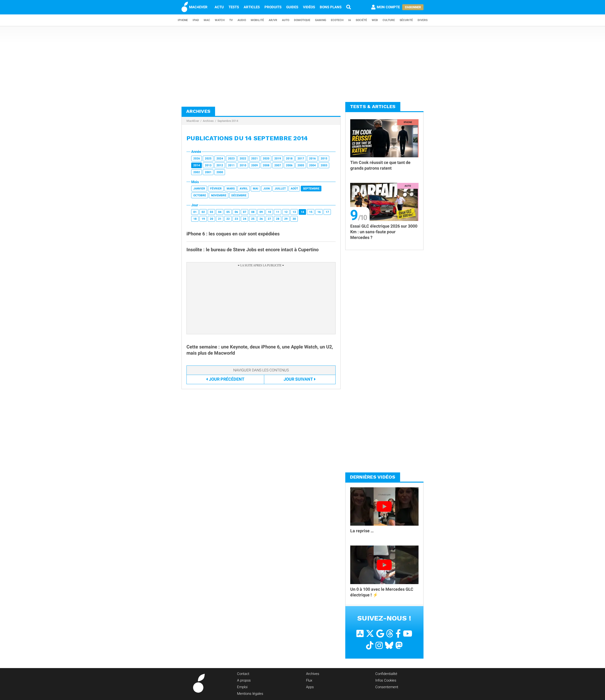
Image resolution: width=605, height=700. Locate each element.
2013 (208, 165)
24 (244, 218)
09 (261, 212)
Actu (219, 7)
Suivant (298, 379)
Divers (423, 20)
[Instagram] (379, 645)
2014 (196, 165)
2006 (289, 165)
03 (211, 212)
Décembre (238, 195)
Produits (272, 7)
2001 (208, 172)
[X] (370, 633)
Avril (244, 188)
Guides (292, 7)
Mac (207, 20)
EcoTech (337, 20)
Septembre (311, 188)
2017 (301, 158)
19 (203, 218)
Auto (285, 20)
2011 (231, 165)
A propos (244, 680)
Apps (310, 687)
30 (294, 218)
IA (349, 20)
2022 (243, 158)
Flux (309, 680)
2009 (254, 165)
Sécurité (406, 20)
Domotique (302, 20)
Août (294, 188)
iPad (196, 20)
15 (310, 212)
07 (244, 212)
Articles (252, 7)
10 (269, 212)
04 (219, 212)
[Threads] (389, 633)
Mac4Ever (192, 121)
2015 (324, 158)
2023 (231, 158)
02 (203, 212)
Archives (208, 121)
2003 (324, 165)
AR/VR (273, 20)
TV (231, 20)
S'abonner (413, 7)
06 (236, 212)
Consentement (386, 687)
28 (277, 218)
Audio (242, 20)
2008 (266, 165)
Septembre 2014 (227, 121)
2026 (196, 158)
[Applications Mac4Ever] (360, 633)
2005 (301, 165)
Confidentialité (386, 674)
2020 (266, 158)
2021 (254, 158)
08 (253, 212)
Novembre (218, 195)
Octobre (199, 195)
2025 (208, 158)
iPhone (183, 20)
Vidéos (309, 7)
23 (236, 218)
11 (277, 212)
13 (294, 212)
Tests (234, 7)
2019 (277, 158)
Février (216, 188)
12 (286, 212)
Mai (255, 188)
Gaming (320, 20)
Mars (231, 188)
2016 (312, 158)
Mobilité (257, 20)
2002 (196, 172)
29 (286, 218)
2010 (243, 165)
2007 (277, 165)
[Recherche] (348, 7)
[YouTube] (407, 633)
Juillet (280, 188)
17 (327, 212)
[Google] (380, 633)
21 (219, 218)
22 (228, 218)
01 (195, 212)
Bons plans (330, 7)
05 (228, 212)
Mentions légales (250, 693)
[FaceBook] (398, 633)
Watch (220, 20)
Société (361, 20)
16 (319, 212)
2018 (289, 158)
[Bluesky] (389, 645)
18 (195, 218)
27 (269, 218)
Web (375, 20)
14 (302, 212)
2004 (312, 165)
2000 (219, 172)
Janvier (199, 188)
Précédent (226, 379)
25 (253, 218)
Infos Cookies (385, 680)
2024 (219, 158)
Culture (389, 20)
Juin (266, 188)
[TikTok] (369, 645)
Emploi (242, 687)
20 (211, 218)
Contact (243, 674)
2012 (219, 165)
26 (261, 218)
